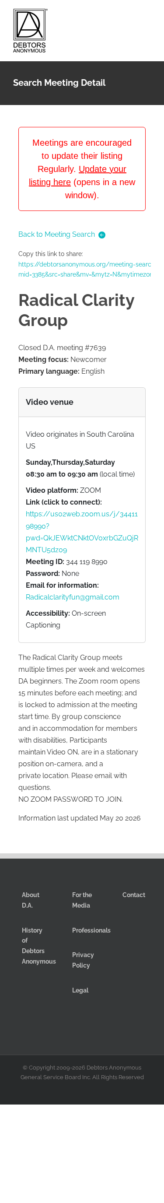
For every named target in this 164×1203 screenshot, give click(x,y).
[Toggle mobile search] (131, 16)
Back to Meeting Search (56, 234)
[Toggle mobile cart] (115, 16)
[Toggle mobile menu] (147, 16)
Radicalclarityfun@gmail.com (72, 597)
